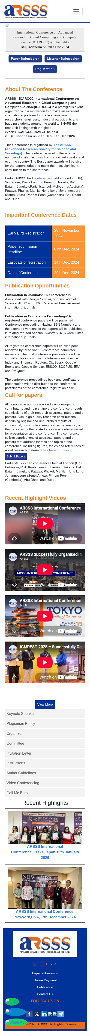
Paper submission (45, 973)
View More (45, 704)
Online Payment (45, 980)
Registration (45, 69)
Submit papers (16, 456)
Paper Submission (25, 58)
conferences (43, 178)
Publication (45, 987)
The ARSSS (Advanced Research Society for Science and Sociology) (40, 149)
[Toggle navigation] (76, 11)
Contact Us (45, 994)
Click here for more (55, 450)
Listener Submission (63, 58)
